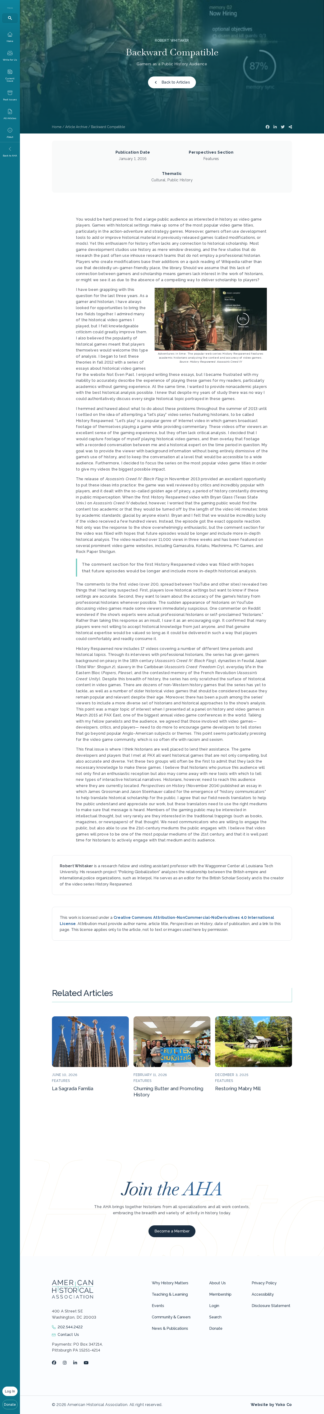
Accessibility (263, 1294)
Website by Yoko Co (271, 1404)
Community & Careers (171, 1317)
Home (56, 127)
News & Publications (170, 1328)
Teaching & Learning (170, 1294)
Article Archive (76, 127)
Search (215, 1317)
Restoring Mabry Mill (238, 1088)
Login (214, 1305)
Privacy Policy (264, 1283)
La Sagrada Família (72, 1088)
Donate (10, 1404)
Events (158, 1305)
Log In (10, 1391)
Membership (220, 1294)
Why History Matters (170, 1283)
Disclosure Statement (271, 1305)
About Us (217, 1283)
